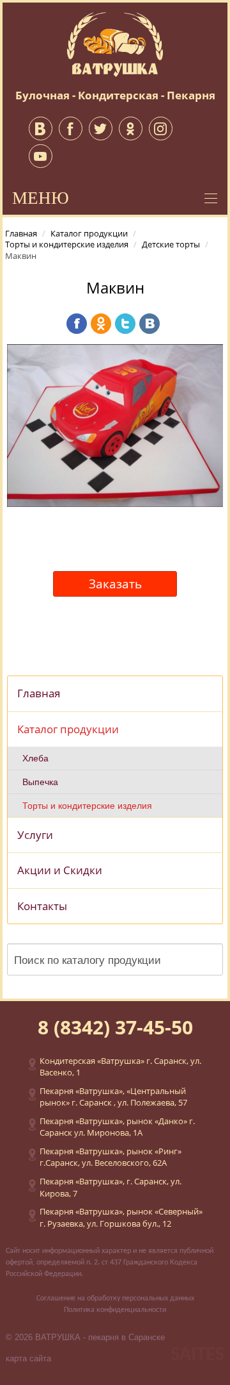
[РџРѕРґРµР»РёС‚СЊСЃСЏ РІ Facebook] (76, 323)
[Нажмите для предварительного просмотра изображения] (115, 424)
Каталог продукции (68, 729)
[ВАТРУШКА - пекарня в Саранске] (115, 43)
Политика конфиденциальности (115, 1310)
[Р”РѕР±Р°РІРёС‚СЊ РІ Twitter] (125, 323)
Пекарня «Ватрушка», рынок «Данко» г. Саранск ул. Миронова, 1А (117, 1127)
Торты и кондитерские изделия (87, 805)
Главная (38, 693)
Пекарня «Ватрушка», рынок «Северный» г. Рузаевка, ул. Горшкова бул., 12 (121, 1217)
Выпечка (40, 782)
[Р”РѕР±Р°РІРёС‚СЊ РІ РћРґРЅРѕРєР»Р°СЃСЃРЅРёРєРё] (101, 323)
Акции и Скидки (59, 870)
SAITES (197, 1355)
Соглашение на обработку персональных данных (115, 1298)
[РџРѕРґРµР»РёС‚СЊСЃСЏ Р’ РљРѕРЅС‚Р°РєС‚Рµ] (149, 323)
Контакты (42, 906)
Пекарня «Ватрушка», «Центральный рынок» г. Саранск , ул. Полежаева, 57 (113, 1097)
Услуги (35, 834)
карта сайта (28, 1358)
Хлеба (35, 758)
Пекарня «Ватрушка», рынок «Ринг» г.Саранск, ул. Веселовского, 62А (110, 1157)
